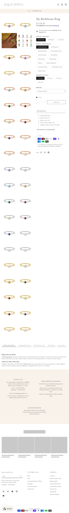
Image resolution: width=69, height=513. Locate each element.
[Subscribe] (20, 476)
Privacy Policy (31, 489)
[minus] (38, 102)
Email (4, 476)
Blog (29, 476)
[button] (56, 102)
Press (29, 478)
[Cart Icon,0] (62, 4)
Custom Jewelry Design (55, 486)
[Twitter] (3, 491)
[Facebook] (8, 491)
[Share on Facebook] (41, 152)
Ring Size (39, 87)
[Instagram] (17, 491)
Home (29, 11)
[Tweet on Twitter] (45, 152)
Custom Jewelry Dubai (55, 484)
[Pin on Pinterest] (48, 152)
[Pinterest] (12, 491)
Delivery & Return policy (56, 478)
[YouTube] (3, 496)
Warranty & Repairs (54, 494)
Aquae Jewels (36, 509)
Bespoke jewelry (54, 481)
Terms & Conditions (32, 486)
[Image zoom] (9, 24)
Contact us (52, 476)
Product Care (53, 489)
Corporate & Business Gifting (35, 481)
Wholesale (30, 484)
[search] (58, 4)
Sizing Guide (53, 491)
